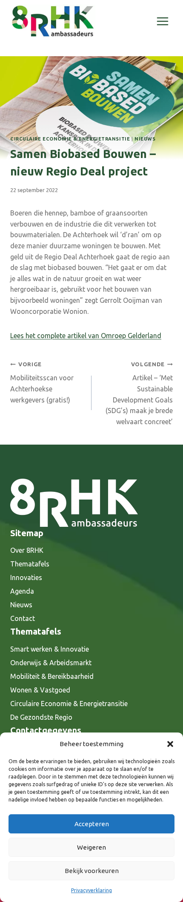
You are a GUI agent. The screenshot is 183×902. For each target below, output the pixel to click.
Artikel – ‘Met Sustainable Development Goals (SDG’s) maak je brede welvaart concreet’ (139, 393)
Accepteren (91, 823)
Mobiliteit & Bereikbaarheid (52, 676)
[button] (170, 744)
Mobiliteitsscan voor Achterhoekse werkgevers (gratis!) (42, 382)
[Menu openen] (162, 21)
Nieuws (144, 138)
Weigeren (91, 847)
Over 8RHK (26, 550)
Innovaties (26, 577)
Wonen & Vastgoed (40, 690)
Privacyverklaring (91, 890)
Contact (22, 618)
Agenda (22, 591)
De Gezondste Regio (41, 717)
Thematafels (29, 564)
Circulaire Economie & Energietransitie (70, 138)
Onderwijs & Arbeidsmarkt (51, 662)
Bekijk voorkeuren (92, 870)
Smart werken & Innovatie (49, 649)
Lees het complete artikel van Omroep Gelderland (85, 335)
